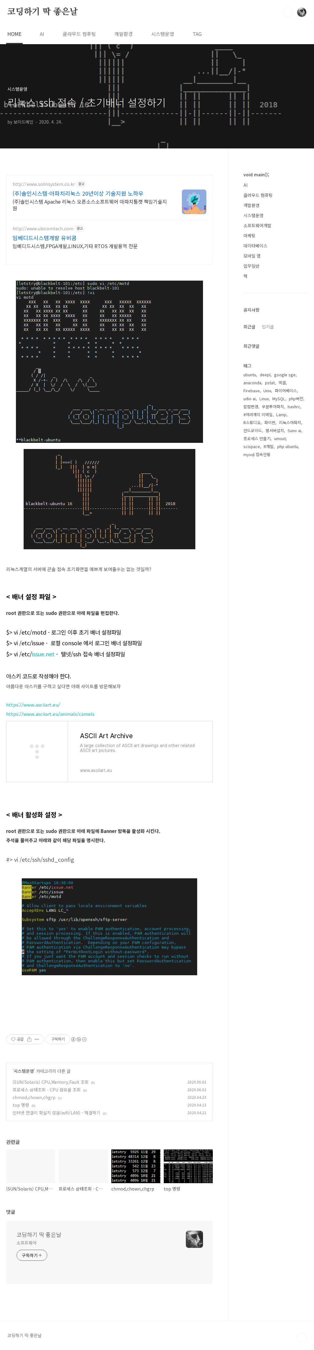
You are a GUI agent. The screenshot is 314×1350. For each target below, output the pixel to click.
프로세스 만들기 (256, 438)
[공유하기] (29, 1039)
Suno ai (294, 430)
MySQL (278, 398)
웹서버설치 (275, 430)
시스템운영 (162, 33)
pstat (270, 382)
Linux (264, 398)
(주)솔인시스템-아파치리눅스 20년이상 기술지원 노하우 (78, 193)
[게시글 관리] (37, 1039)
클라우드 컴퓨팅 (79, 33)
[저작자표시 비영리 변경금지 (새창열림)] (78, 1039)
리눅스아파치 (290, 422)
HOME (14, 33)
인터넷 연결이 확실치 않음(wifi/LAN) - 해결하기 (56, 1113)
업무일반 (251, 266)
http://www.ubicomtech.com (43, 228)
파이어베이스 (286, 390)
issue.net (43, 654)
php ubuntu (287, 446)
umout (280, 438)
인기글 (268, 327)
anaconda (252, 382)
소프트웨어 (26, 1243)
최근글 (249, 327)
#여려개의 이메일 (258, 414)
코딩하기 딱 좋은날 (42, 12)
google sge (285, 375)
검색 (287, 12)
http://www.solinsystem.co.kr (44, 184)
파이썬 (269, 422)
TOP (302, 1338)
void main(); (256, 174)
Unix (267, 390)
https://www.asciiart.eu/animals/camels (50, 714)
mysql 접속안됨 (256, 454)
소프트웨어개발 (257, 225)
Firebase (251, 390)
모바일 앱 (252, 256)
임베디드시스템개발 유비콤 (45, 237)
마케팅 (249, 235)
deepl (265, 375)
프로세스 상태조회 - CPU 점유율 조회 (47, 1090)
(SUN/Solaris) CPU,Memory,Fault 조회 (51, 1082)
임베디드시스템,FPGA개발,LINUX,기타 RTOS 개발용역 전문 (75, 245)
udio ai (249, 398)
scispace (251, 446)
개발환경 (123, 33)
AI (42, 33)
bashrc (294, 406)
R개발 (269, 446)
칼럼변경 (250, 406)
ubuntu (249, 375)
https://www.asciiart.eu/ (33, 704)
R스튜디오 (252, 422)
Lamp (281, 414)
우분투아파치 (273, 406)
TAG (197, 33)
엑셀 (282, 382)
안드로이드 (252, 430)
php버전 (296, 398)
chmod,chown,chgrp (34, 1097)
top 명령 (21, 1105)
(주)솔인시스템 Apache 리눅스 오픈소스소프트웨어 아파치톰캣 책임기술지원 (90, 205)
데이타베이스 (255, 246)
